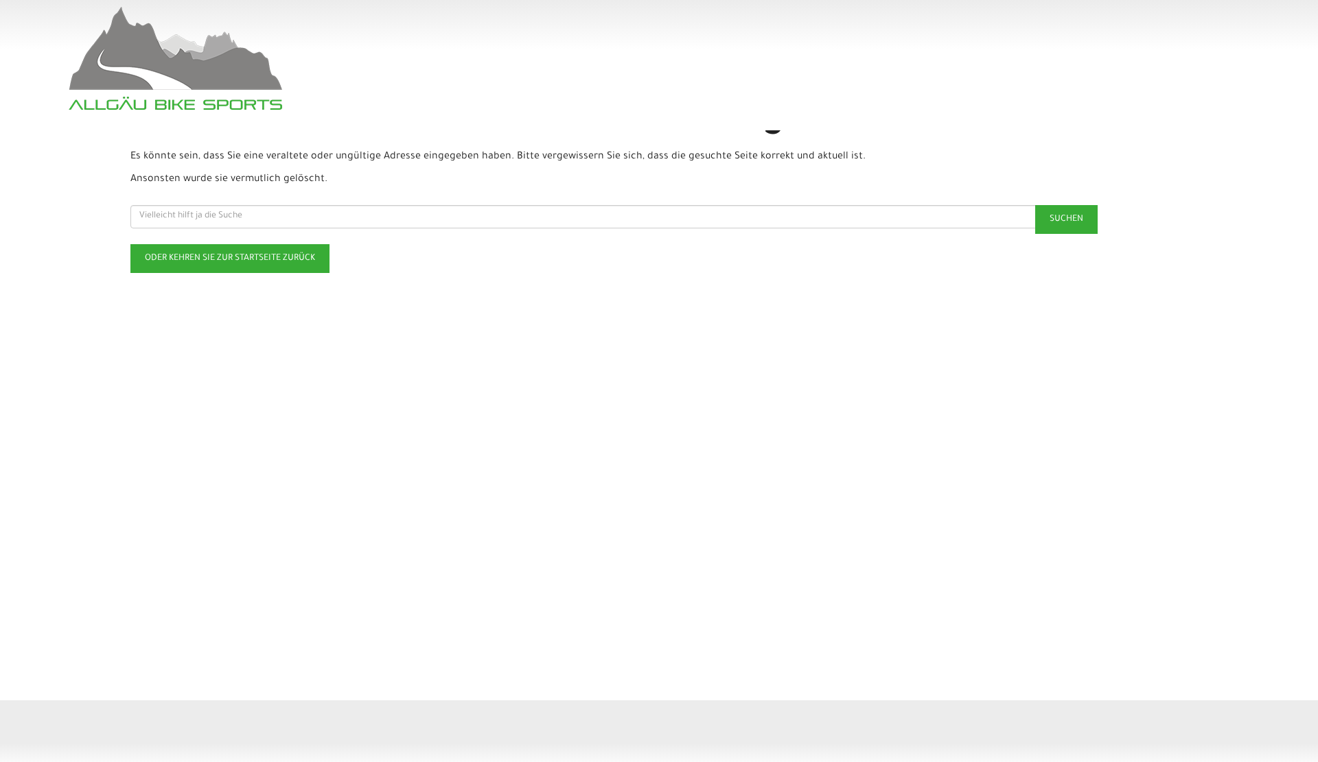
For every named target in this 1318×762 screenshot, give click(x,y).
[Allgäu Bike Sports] (309, 58)
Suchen (1066, 219)
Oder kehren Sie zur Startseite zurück (230, 258)
